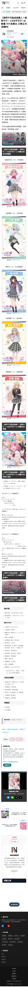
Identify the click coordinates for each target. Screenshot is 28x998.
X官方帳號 (7, 710)
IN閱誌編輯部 (10, 31)
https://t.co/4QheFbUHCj (9, 517)
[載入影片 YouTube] (23, 143)
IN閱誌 (11, 983)
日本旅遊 (22, 935)
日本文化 (16, 935)
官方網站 (7, 707)
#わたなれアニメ (6, 493)
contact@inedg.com (12, 761)
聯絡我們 (15, 871)
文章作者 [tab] (14, 837)
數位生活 (10, 938)
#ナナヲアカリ (10, 503)
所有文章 (3, 956)
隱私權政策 (14, 976)
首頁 (4, 11)
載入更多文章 (14, 904)
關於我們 (14, 968)
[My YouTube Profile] (8, 926)
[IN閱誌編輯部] (4, 34)
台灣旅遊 (4, 938)
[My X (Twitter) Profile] (5, 926)
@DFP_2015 (10, 548)
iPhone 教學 (4, 941)
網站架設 (10, 945)
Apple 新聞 (19, 941)
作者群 (14, 971)
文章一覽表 (13, 841)
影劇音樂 (4, 945)
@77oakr (15, 509)
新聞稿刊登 (7, 765)
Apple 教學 (16, 938)
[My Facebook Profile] (2, 926)
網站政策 (14, 978)
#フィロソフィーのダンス (13, 544)
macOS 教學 (12, 941)
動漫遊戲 (8, 11)
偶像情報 (10, 935)
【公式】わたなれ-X (22, 74)
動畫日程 (3, 962)
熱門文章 (3, 959)
